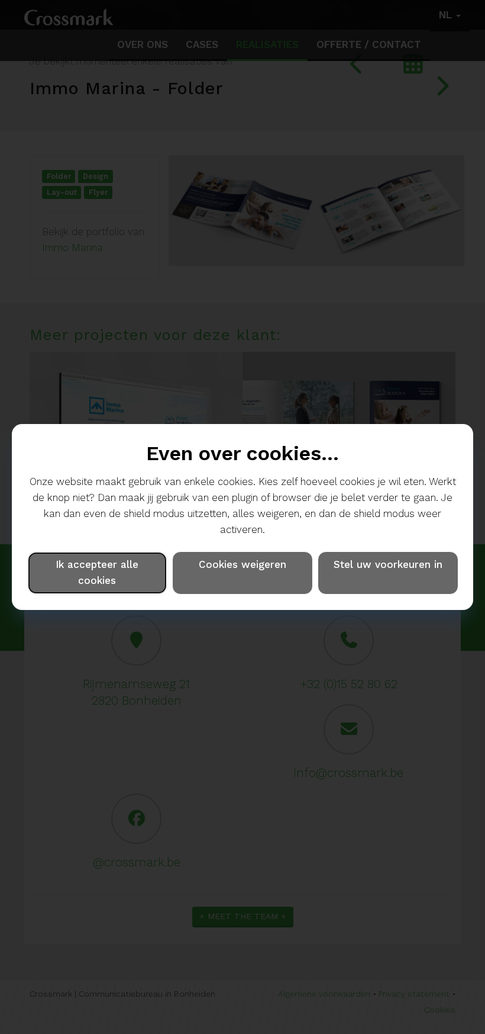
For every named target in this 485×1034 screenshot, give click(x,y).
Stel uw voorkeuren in (388, 564)
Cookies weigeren (242, 564)
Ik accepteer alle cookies (97, 572)
